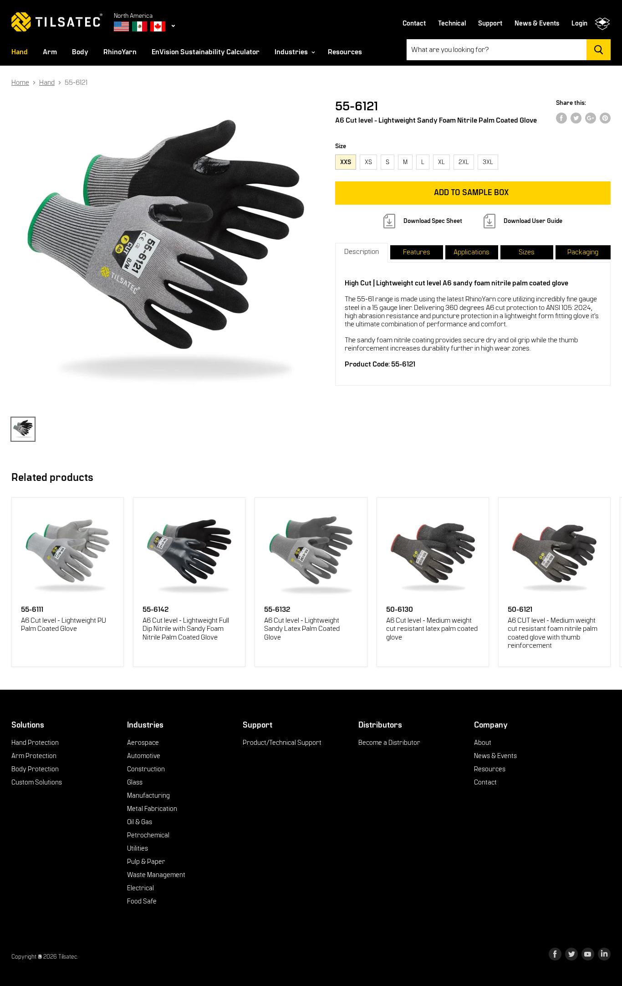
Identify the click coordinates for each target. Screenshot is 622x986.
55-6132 (277, 609)
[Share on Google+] (590, 118)
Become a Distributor (389, 742)
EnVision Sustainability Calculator (206, 52)
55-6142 (155, 609)
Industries (292, 52)
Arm (50, 52)
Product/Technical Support (282, 742)
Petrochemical (148, 835)
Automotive (143, 756)
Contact (414, 23)
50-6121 (520, 609)
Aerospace (143, 742)
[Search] (598, 49)
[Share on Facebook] (561, 118)
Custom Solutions (36, 782)
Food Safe (142, 901)
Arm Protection (33, 756)
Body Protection (35, 769)
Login (579, 23)
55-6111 (32, 609)
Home (20, 82)
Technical (452, 23)
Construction (146, 769)
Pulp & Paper (146, 861)
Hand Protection (35, 742)
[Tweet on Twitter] (576, 118)
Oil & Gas (139, 822)
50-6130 (399, 609)
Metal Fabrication (152, 809)
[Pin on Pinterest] (605, 118)
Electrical (140, 888)
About (482, 742)
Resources (345, 52)
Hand (19, 52)
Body (80, 52)
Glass (135, 782)
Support (490, 23)
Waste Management (156, 875)
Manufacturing (148, 795)
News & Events (537, 23)
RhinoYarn (120, 52)
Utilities (137, 848)
